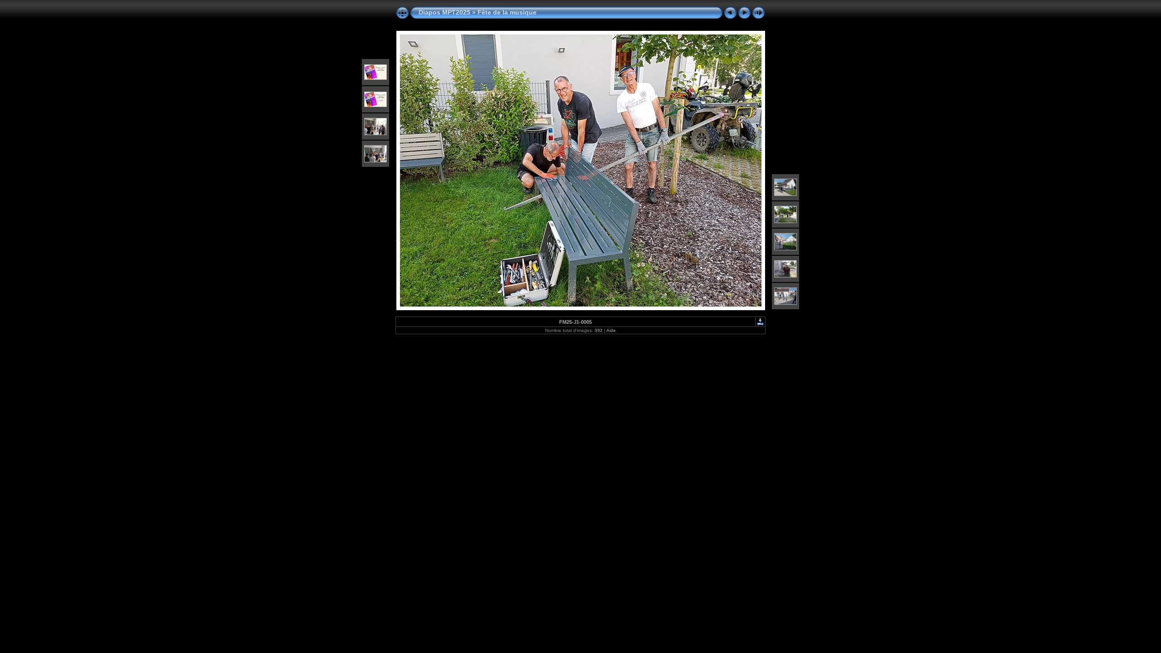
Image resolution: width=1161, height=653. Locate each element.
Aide (611, 330)
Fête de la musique (507, 12)
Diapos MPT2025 (444, 12)
